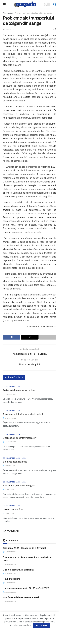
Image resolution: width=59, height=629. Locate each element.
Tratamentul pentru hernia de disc (19, 390)
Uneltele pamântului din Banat (18, 570)
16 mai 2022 (8, 29)
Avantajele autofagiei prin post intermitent (23, 414)
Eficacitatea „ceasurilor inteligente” (20, 485)
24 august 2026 (10, 552)
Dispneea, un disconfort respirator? (20, 438)
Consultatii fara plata (14, 386)
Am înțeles (41, 625)
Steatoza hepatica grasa (15, 462)
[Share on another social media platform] (47, 337)
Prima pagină (8, 13)
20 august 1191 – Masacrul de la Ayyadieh (24, 548)
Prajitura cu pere (11, 579)
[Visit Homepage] (24, 4)
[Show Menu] (4, 4)
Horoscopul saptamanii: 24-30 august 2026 (26, 588)
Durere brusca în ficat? (13, 509)
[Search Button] (54, 4)
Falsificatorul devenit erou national (21, 597)
